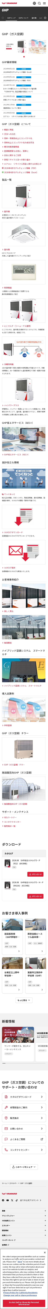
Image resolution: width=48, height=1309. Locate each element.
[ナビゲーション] (45, 3)
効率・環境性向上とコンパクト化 (18, 138)
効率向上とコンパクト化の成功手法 (19, 142)
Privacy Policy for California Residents (20, 1292)
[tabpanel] (24, 46)
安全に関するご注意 (12, 155)
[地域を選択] (34, 3)
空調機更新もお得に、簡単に (16, 151)
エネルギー (13, 1183)
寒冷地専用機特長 (11, 146)
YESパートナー (10, 817)
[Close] (45, 1252)
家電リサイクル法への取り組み (17, 159)
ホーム (4, 1183)
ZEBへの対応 (9, 134)
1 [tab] (24, 56)
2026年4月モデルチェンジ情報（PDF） (20, 168)
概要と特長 (8, 129)
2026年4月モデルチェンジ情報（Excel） (21, 172)
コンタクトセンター (12, 821)
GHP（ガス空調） (26, 1183)
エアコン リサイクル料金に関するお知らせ (22, 163)
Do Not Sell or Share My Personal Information (24, 1303)
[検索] (39, 3)
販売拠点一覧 (9, 826)
